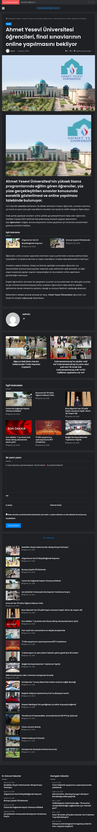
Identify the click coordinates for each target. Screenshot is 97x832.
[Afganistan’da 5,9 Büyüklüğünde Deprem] (13, 243)
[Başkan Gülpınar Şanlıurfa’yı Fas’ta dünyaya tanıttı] (13, 696)
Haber (18, 19)
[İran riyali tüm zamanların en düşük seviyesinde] (13, 634)
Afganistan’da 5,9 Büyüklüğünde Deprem (40, 558)
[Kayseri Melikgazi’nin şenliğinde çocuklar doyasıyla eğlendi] (13, 708)
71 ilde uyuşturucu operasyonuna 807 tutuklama (44, 439)
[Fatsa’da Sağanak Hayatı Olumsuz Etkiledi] (19, 399)
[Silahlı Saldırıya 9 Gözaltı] (13, 741)
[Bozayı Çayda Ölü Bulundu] (57, 243)
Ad (7, 496)
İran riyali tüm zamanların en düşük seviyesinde (43, 630)
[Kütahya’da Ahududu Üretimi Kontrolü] (13, 753)
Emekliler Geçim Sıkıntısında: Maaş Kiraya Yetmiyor (45, 547)
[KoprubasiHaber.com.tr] (48, 8)
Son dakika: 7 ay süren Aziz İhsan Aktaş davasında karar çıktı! (18, 439)
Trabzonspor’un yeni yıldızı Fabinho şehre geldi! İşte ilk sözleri (50, 653)
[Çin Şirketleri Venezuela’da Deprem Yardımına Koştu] (13, 595)
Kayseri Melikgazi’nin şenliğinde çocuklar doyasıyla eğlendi (49, 704)
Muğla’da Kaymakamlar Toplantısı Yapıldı (76, 438)
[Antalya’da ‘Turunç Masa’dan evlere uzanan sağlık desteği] (13, 685)
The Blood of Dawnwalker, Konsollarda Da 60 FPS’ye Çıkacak (49, 715)
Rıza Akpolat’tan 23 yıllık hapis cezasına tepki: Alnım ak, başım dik (78, 411)
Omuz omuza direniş (31, 727)
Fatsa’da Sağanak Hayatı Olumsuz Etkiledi (37, 2)
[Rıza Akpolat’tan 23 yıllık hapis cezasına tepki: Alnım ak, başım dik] (78, 399)
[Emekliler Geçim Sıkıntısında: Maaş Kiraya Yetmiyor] (13, 550)
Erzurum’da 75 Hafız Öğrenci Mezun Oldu (44, 394)
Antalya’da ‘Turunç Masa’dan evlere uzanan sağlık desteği (49, 682)
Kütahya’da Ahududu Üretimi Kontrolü (39, 749)
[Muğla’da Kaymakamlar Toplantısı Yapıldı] (78, 427)
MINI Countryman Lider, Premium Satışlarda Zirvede (29, 675)
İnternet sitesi (56, 505)
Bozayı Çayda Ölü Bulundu (78, 240)
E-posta (9, 505)
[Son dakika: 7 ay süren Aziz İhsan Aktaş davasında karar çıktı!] (19, 427)
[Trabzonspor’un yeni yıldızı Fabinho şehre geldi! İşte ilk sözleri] (13, 656)
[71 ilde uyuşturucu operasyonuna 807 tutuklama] (48, 427)
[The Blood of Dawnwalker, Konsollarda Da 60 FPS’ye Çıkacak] (13, 719)
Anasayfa (11, 19)
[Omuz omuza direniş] (13, 730)
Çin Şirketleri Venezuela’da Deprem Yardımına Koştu (46, 592)
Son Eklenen (48, 538)
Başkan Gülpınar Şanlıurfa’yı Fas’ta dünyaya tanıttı (45, 693)
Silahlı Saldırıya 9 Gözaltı (33, 738)
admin (12, 51)
